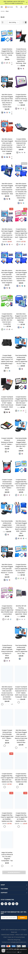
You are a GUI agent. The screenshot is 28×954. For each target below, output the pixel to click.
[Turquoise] (23, 327)
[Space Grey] (6, 619)
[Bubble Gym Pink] (21, 578)
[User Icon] (21, 7)
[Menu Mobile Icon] (2, 7)
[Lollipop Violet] (3, 619)
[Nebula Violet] (2, 244)
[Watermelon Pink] (9, 244)
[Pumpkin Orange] (9, 63)
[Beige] (7, 371)
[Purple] (9, 412)
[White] (25, 619)
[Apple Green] (21, 108)
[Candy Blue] (2, 63)
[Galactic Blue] (5, 112)
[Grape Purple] (16, 108)
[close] (26, 2)
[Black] (19, 68)
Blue (7, 11)
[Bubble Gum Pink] (5, 63)
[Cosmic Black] (2, 112)
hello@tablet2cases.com (18, 942)
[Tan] (7, 866)
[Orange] (9, 157)
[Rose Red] (22, 152)
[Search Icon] (17, 7)
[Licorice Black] (7, 63)
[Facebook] (2, 903)
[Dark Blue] (20, 152)
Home (2, 11)
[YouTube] (16, 903)
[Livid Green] (9, 866)
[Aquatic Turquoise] (9, 112)
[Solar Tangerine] (7, 112)
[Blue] (21, 68)
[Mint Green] (23, 538)
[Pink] (23, 68)
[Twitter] (5, 903)
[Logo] (9, 7)
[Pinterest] (13, 903)
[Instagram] (9, 903)
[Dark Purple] (25, 152)
